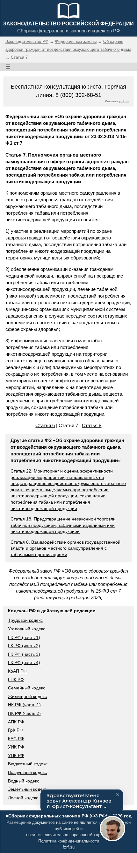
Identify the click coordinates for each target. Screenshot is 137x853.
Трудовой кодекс (25, 620)
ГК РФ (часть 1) (24, 637)
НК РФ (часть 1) (24, 704)
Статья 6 (45, 425)
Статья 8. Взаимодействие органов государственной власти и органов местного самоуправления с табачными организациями (65, 548)
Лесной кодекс (23, 797)
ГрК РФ (15, 730)
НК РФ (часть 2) (24, 713)
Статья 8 (91, 425)
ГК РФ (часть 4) (24, 662)
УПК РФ (16, 755)
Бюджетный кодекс (27, 763)
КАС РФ (16, 738)
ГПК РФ (16, 679)
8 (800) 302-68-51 (78, 95)
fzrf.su (69, 847)
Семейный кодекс (26, 687)
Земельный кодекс (27, 789)
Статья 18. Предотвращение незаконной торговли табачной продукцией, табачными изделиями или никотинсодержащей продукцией (63, 525)
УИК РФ (16, 746)
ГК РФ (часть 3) (24, 654)
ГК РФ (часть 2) (24, 645)
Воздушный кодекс (27, 772)
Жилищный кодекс (27, 696)
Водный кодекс (23, 780)
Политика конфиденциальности (68, 841)
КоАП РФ (17, 671)
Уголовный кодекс (26, 628)
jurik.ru (124, 101)
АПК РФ (16, 721)
